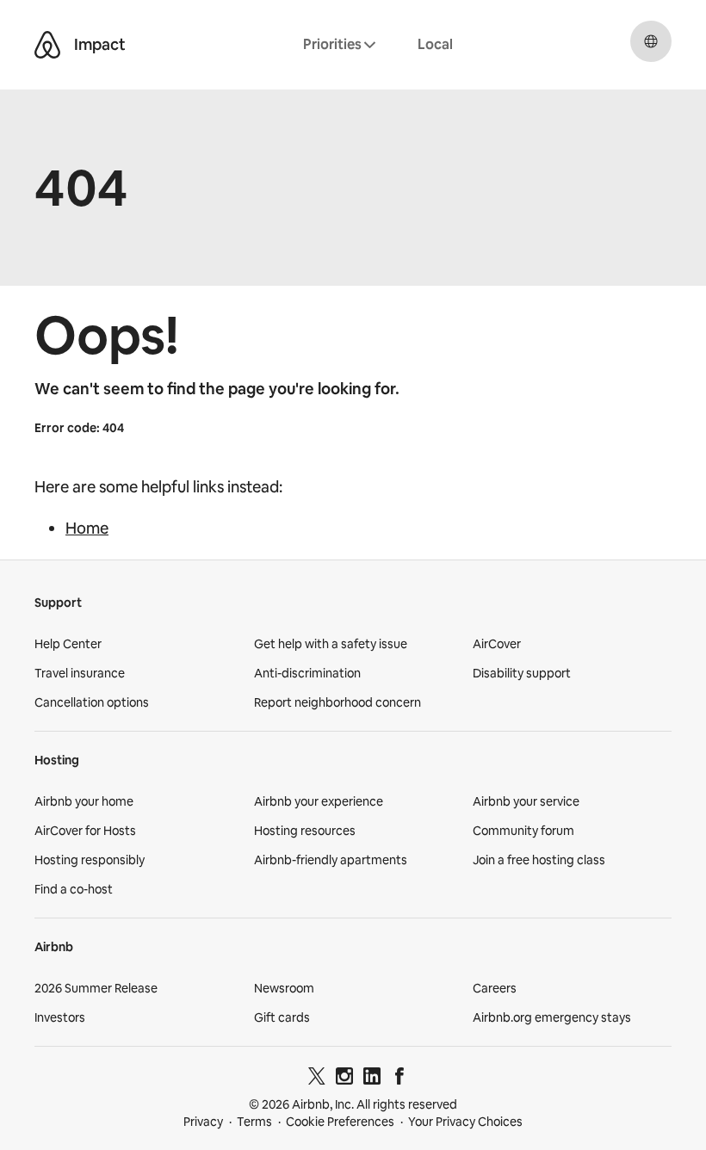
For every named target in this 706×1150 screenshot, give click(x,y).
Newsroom (284, 988)
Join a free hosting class (539, 860)
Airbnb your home (83, 801)
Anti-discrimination (307, 673)
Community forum (523, 830)
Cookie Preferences (340, 1121)
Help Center (68, 644)
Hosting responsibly (89, 860)
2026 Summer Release (96, 988)
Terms (254, 1121)
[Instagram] (344, 1078)
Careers (495, 988)
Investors (59, 1017)
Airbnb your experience (318, 801)
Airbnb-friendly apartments (330, 860)
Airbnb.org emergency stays (552, 1017)
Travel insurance (79, 673)
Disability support (522, 673)
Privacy (203, 1121)
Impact (100, 44)
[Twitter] (316, 1078)
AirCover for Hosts (85, 830)
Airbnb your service (526, 801)
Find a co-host (73, 889)
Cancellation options (91, 702)
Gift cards (282, 1017)
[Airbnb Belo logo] (47, 45)
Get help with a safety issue (330, 644)
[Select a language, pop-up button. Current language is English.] (651, 41)
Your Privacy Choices (465, 1121)
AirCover (497, 644)
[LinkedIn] (372, 1078)
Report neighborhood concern (337, 702)
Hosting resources (305, 830)
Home (86, 528)
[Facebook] (399, 1078)
